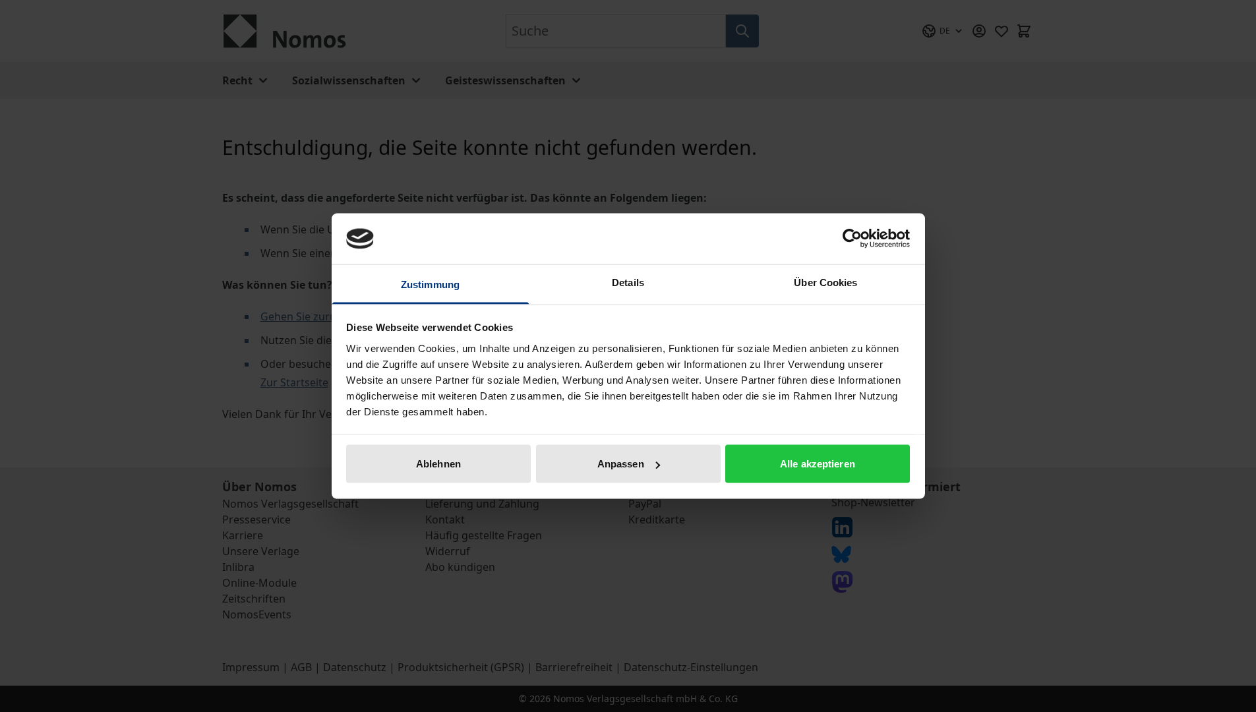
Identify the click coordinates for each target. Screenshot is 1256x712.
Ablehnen (438, 463)
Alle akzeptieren (817, 463)
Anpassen (620, 463)
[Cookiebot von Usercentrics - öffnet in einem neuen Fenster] (852, 239)
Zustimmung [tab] (430, 283)
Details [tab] (628, 281)
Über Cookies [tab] (825, 281)
